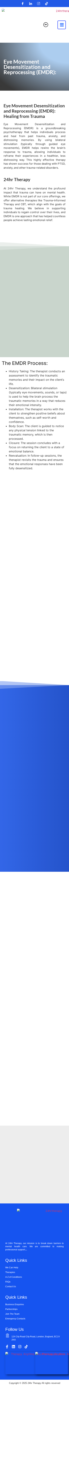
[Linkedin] (13, 1346)
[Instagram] (38, 3)
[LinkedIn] (30, 3)
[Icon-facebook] (7, 1346)
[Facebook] (22, 3)
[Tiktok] (46, 3)
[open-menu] (62, 25)
